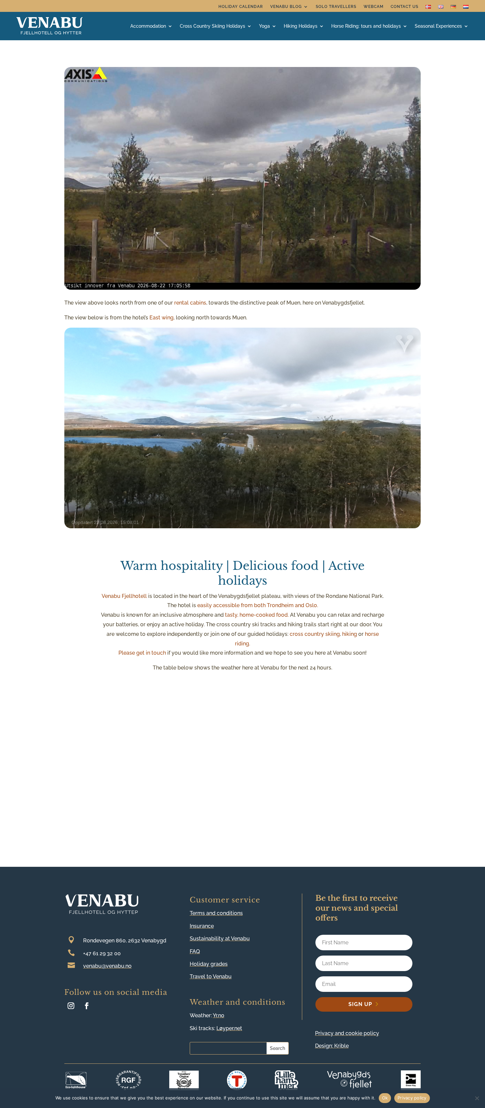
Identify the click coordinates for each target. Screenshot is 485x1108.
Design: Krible (332, 1046)
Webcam (373, 6)
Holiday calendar (240, 6)
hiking (349, 634)
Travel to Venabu (211, 976)
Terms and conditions (216, 913)
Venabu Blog (286, 6)
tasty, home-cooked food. (257, 615)
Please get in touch (142, 653)
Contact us (404, 6)
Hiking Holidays (300, 26)
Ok (385, 1097)
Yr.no (218, 1015)
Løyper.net (229, 1028)
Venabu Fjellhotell (124, 596)
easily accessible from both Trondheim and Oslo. (257, 605)
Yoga (264, 26)
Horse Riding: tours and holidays (366, 26)
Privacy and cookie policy (347, 1033)
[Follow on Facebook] (86, 1005)
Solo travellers (336, 6)
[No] (476, 1098)
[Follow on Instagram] (71, 1005)
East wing (161, 317)
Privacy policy (412, 1097)
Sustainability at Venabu (220, 938)
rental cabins (190, 303)
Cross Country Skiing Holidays (212, 26)
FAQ (195, 951)
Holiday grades (209, 964)
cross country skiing (315, 634)
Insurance (202, 926)
